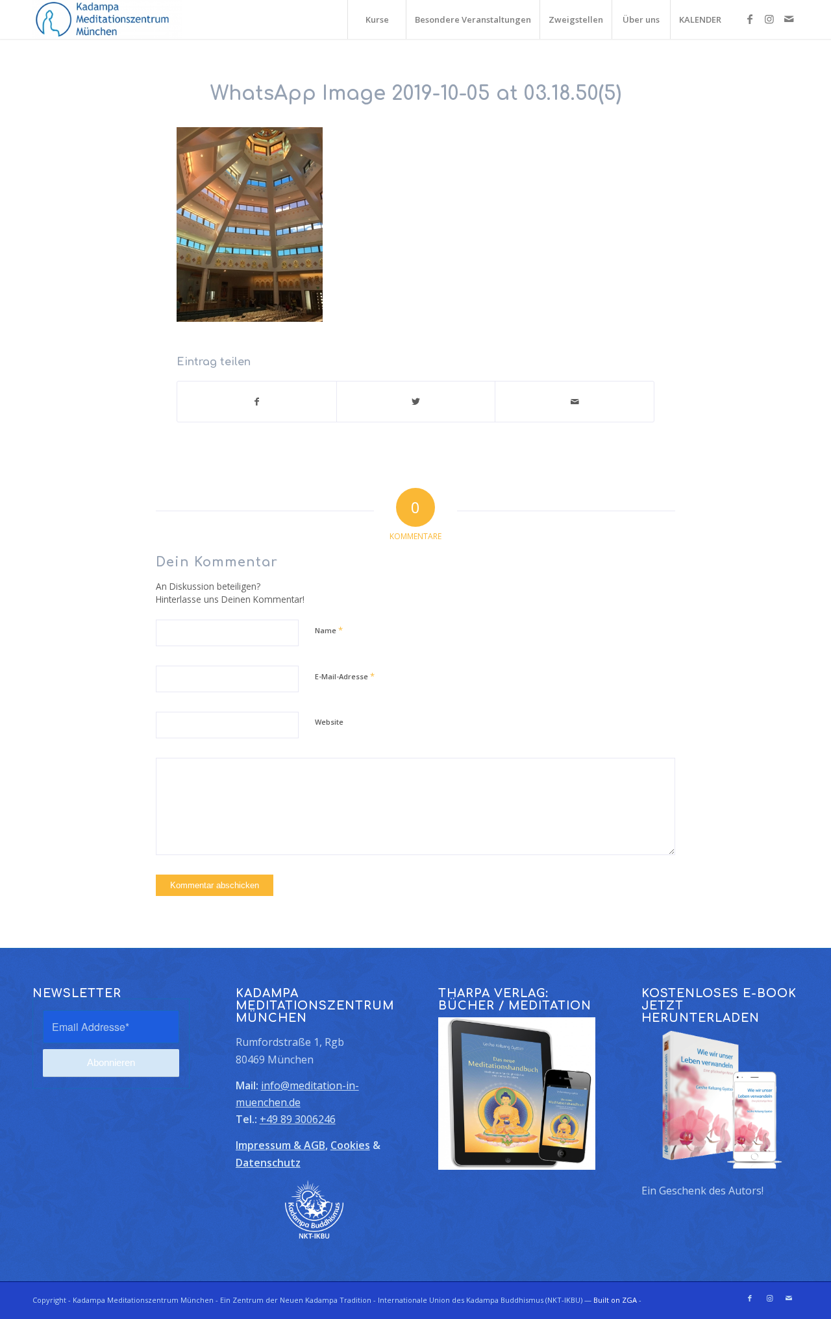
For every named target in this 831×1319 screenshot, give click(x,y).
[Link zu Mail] (789, 19)
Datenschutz (268, 1163)
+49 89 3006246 (298, 1119)
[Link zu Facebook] (750, 19)
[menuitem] (376, 19)
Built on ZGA (615, 1300)
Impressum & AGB (280, 1145)
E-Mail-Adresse (345, 676)
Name (329, 630)
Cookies (350, 1145)
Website (329, 722)
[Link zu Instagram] (769, 19)
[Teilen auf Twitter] (416, 401)
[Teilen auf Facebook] (256, 401)
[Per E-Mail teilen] (574, 401)
